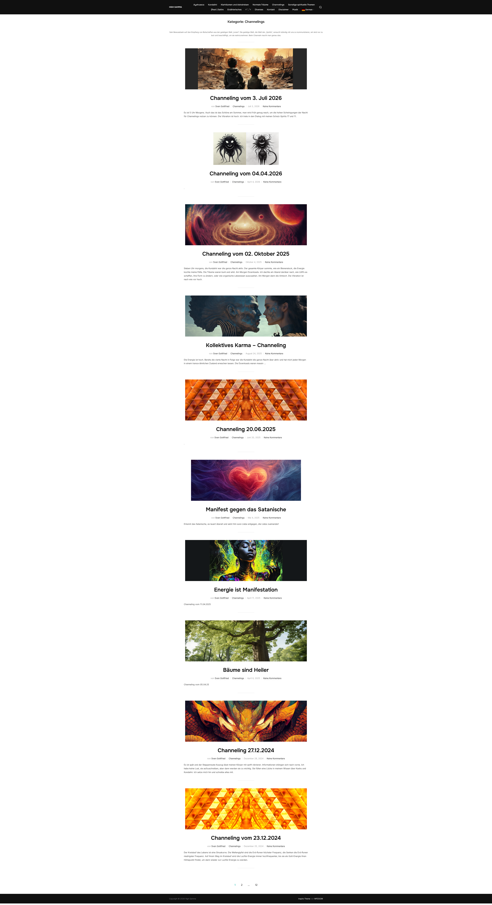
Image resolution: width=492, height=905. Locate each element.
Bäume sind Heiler (246, 670)
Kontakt (271, 9)
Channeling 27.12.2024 (246, 750)
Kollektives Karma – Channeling (246, 345)
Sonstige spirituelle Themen (301, 4)
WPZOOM (318, 899)
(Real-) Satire (217, 9)
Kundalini (212, 4)
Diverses (259, 9)
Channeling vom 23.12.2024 (246, 837)
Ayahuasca (198, 4)
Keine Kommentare (272, 106)
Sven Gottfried (222, 106)
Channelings (278, 4)
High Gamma (175, 7)
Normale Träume (260, 4)
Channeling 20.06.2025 (246, 429)
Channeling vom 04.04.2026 (246, 173)
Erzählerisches (234, 9)
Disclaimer (284, 9)
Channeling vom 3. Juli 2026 (246, 98)
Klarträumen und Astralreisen (235, 4)
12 (256, 884)
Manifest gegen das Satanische (246, 509)
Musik (295, 9)
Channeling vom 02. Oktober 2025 (245, 253)
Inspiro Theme (304, 899)
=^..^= (248, 9)
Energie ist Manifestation (246, 589)
